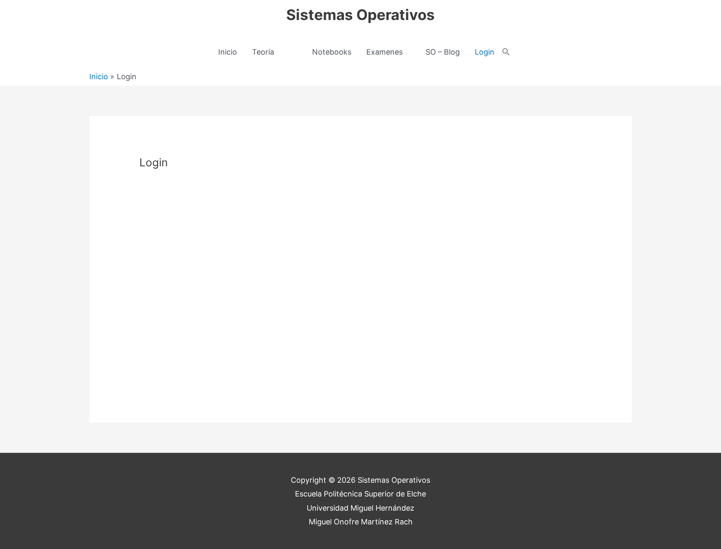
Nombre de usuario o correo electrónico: (328, 192)
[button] (506, 52)
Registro (409, 341)
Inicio (227, 52)
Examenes (384, 52)
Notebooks (331, 52)
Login (484, 52)
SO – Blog (443, 52)
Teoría (263, 52)
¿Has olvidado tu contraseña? (360, 365)
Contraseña (284, 229)
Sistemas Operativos (360, 14)
